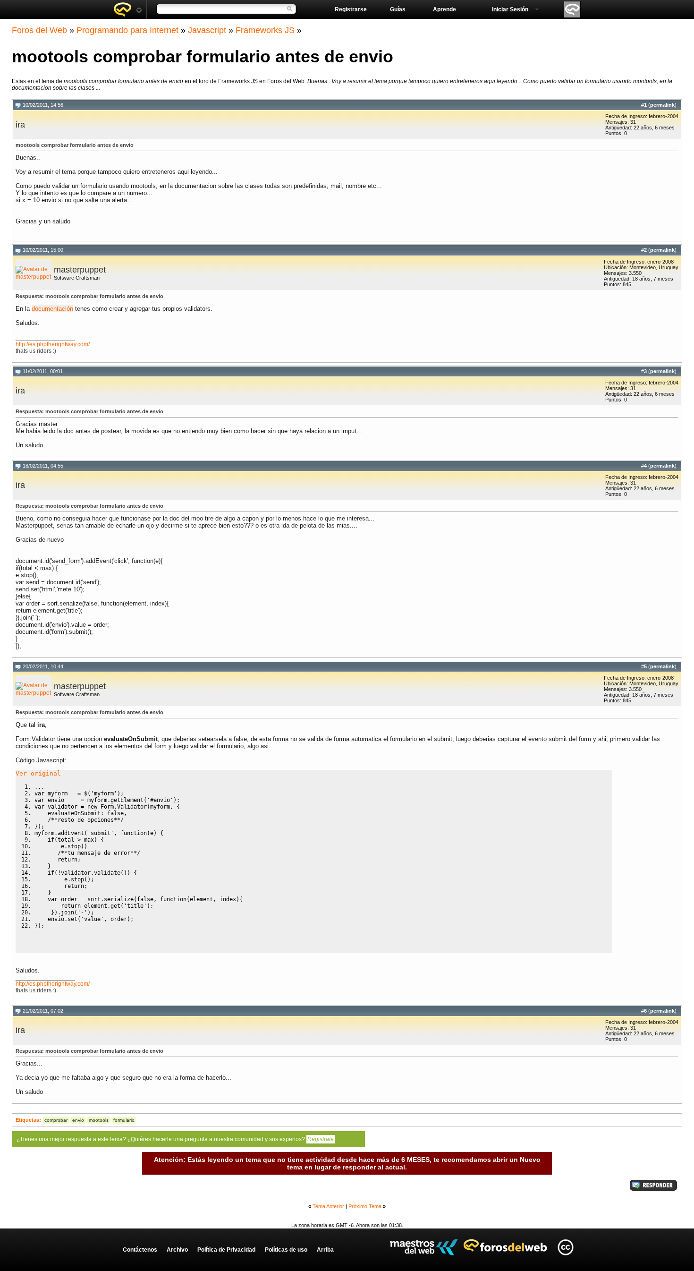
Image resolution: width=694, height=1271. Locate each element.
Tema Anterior (328, 1206)
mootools (99, 1120)
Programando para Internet (127, 30)
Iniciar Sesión (510, 9)
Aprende (444, 9)
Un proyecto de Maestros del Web (423, 1247)
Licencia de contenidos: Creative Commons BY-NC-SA (565, 1247)
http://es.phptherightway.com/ (53, 344)
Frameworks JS (265, 30)
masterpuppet (80, 269)
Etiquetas (27, 1120)
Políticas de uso (286, 1249)
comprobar (56, 1120)
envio (78, 1120)
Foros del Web (39, 30)
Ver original (38, 773)
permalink (662, 105)
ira (20, 124)
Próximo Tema (364, 1206)
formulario (124, 1120)
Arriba (325, 1249)
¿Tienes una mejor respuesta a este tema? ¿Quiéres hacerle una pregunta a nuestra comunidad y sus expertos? (175, 1139)
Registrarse (351, 9)
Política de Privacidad (226, 1249)
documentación (52, 308)
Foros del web (127, 9)
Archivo (177, 1249)
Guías (398, 9)
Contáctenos (140, 1249)
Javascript (207, 30)
